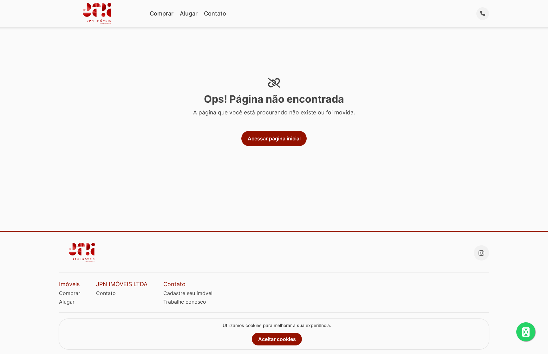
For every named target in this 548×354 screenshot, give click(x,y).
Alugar (189, 13)
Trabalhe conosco (184, 302)
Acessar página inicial (274, 138)
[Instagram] (481, 253)
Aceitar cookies (277, 339)
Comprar (161, 13)
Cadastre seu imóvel (187, 293)
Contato (215, 13)
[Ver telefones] (482, 13)
